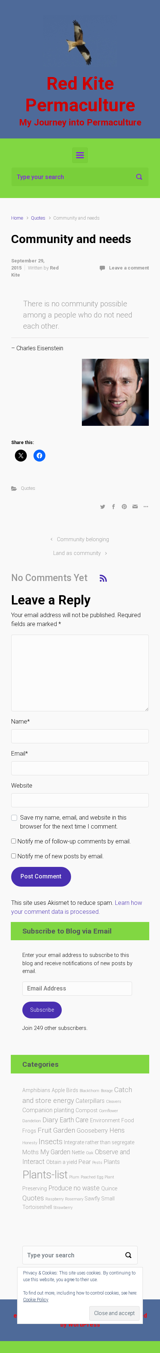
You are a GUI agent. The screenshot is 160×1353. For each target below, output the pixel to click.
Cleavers (113, 1101)
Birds (72, 1090)
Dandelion (31, 1121)
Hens (117, 1130)
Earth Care (74, 1120)
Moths (30, 1152)
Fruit (45, 1130)
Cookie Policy (35, 1299)
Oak (89, 1153)
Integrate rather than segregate (99, 1142)
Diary (50, 1120)
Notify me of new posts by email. (60, 856)
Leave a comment (129, 268)
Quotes (38, 218)
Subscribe (42, 1010)
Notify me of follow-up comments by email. (74, 841)
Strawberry (63, 1207)
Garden (64, 1130)
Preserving (34, 1188)
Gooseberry (92, 1130)
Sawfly (92, 1199)
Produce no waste (74, 1188)
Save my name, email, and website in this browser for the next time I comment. (73, 822)
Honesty (29, 1142)
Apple (58, 1090)
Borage (107, 1090)
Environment (105, 1120)
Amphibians (36, 1090)
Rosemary (74, 1199)
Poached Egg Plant (97, 1177)
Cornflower (108, 1110)
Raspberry (54, 1199)
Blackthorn (89, 1090)
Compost (86, 1110)
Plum (74, 1177)
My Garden (55, 1152)
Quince (109, 1188)
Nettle (78, 1152)
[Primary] (80, 155)
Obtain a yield (61, 1162)
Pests (97, 1162)
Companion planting (48, 1110)
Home (17, 218)
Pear (85, 1161)
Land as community (77, 553)
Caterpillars (90, 1100)
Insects (51, 1141)
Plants (112, 1161)
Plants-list (45, 1174)
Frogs (29, 1131)
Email (19, 753)
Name (20, 721)
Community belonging (83, 539)
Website (21, 785)
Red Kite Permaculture (80, 94)
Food (127, 1120)
